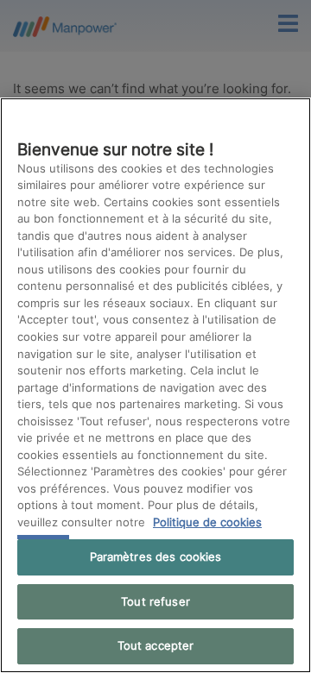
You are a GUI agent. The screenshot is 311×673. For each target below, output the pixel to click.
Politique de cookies (207, 522)
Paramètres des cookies (156, 556)
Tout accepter (155, 645)
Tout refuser (155, 601)
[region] (155, 385)
